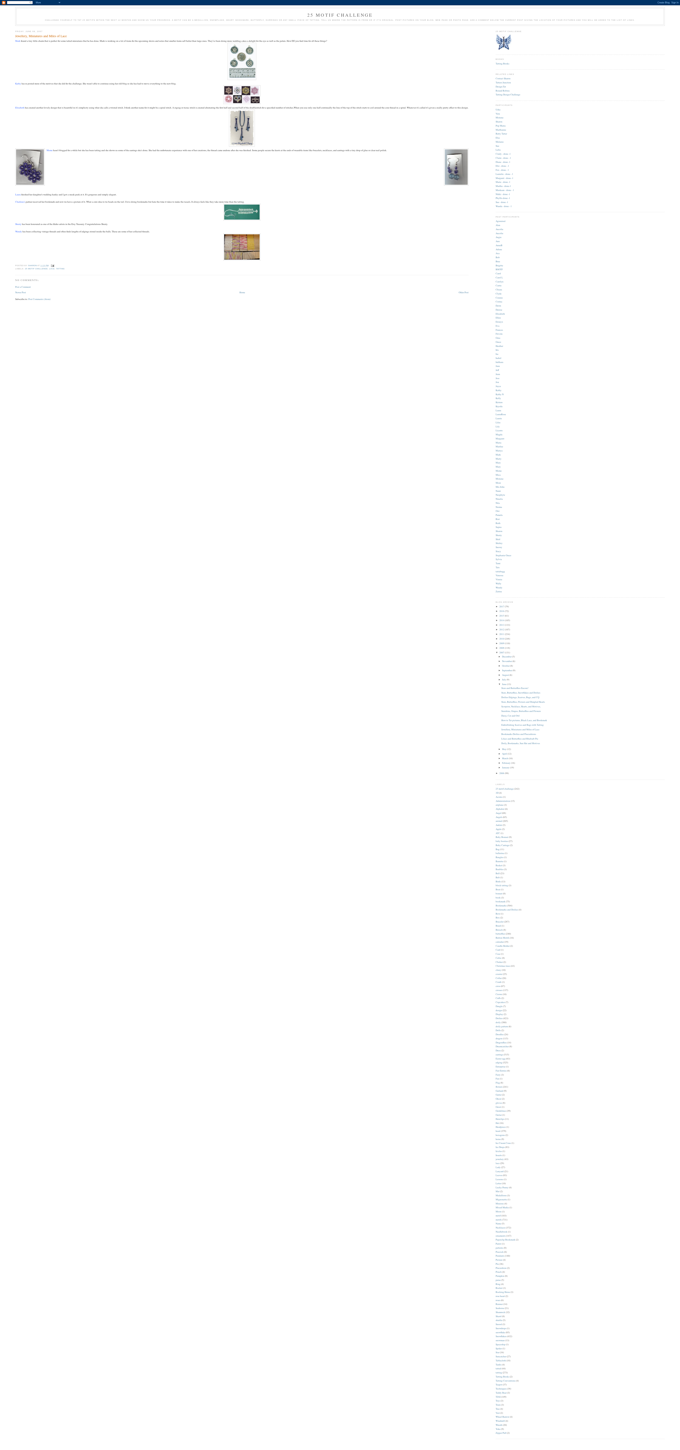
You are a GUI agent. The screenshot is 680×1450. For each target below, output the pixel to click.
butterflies (500, 933)
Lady (498, 1167)
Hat (497, 1123)
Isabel (498, 358)
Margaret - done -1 (504, 178)
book (498, 897)
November (507, 661)
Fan (497, 1078)
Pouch (499, 1271)
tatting (60, 269)
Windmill (500, 1420)
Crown (499, 994)
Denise (499, 309)
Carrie (499, 285)
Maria (498, 442)
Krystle (499, 406)
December (507, 656)
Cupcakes (500, 1002)
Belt (498, 877)
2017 (502, 606)
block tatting (502, 885)
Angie (499, 237)
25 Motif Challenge (340, 15)
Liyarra (499, 430)
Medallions (501, 1195)
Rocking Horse (503, 1292)
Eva (497, 325)
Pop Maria (501, 125)
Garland (499, 1090)
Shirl (498, 539)
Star (497, 1352)
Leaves (499, 1175)
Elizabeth (500, 313)
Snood (499, 1324)
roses (498, 1300)
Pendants (500, 1255)
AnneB (499, 245)
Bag (498, 849)
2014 (502, 620)
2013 (502, 624)
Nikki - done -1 (503, 194)
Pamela (499, 515)
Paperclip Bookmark (505, 1239)
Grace (498, 341)
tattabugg (500, 571)
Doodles (500, 1034)
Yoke (498, 1429)
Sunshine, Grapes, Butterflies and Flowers (521, 711)
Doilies (499, 1018)
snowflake (500, 1332)
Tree (498, 1408)
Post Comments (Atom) (39, 299)
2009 (502, 643)
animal (499, 821)
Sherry (499, 535)
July (504, 679)
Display (499, 1014)
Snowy (499, 547)
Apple (499, 829)
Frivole (499, 333)
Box (498, 917)
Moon (499, 1211)
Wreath (499, 1424)
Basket (499, 865)
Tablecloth (501, 1360)
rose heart (500, 1296)
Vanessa (499, 575)
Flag (498, 1082)
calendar (500, 941)
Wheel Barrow (502, 1416)
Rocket (499, 1287)
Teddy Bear (501, 1392)
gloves (499, 1102)
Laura (498, 410)
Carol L (499, 277)
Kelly (498, 398)
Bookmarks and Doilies (507, 909)
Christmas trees (503, 965)
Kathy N (500, 394)
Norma (499, 507)
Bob (498, 257)
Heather (499, 346)
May (504, 749)
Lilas (498, 422)
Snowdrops (501, 1328)
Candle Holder (503, 945)
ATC (498, 833)
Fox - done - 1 (502, 169)
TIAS (498, 1396)
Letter (498, 1183)
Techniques (501, 1388)
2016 (502, 611)
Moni (498, 482)
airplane (499, 804)
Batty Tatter (501, 133)
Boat (498, 889)
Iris (497, 349)
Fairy (498, 1074)
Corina (499, 301)
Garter (499, 1094)
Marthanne (501, 129)
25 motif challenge (36, 269)
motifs (499, 1219)
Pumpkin (500, 1275)
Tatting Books (502, 63)
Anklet (499, 825)
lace (52, 269)
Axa (498, 253)
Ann (498, 241)
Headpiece (501, 1126)
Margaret (500, 438)
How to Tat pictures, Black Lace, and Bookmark (524, 720)
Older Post (464, 292)
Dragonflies (501, 1042)
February (506, 762)
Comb (499, 982)
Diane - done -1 (503, 162)
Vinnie (499, 579)
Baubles (499, 869)
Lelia (498, 149)
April (505, 753)
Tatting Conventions (505, 1380)
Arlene (499, 249)
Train (498, 1404)
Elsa (498, 137)
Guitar (499, 1114)
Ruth (498, 523)
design (499, 1010)
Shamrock (500, 1312)
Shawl (499, 1316)
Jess (497, 378)
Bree (498, 261)
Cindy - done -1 (503, 153)
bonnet (499, 893)
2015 (502, 615)
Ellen (498, 317)
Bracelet (500, 921)
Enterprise (500, 1066)
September (507, 670)
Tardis (499, 1364)
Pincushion (501, 1268)
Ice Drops (500, 1147)
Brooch (499, 929)
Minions (500, 1203)
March (505, 758)
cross (498, 986)
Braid (498, 925)
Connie (499, 297)
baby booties (502, 841)
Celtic (499, 957)
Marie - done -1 (503, 182)
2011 (502, 634)
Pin (497, 1263)
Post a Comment (23, 286)
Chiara (499, 289)
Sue (497, 145)
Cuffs (498, 998)
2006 (502, 773)
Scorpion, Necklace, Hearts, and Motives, (521, 706)
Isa (497, 354)
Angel (499, 813)
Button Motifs (502, 937)
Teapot (499, 1384)
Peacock (500, 1251)
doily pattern (502, 1026)
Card (498, 949)
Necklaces (500, 1227)
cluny (498, 970)
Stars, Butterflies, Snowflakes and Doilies (520, 692)
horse (498, 1139)
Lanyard (500, 1171)
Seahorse (500, 1308)
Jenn (498, 374)
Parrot (498, 1243)
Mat (498, 1191)
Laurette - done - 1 (504, 174)
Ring (498, 1284)
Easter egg (501, 1058)
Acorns (499, 796)
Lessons (499, 1179)
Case (498, 953)
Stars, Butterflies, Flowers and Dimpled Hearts (523, 701)
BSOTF (499, 269)
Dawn (498, 305)
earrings (499, 1054)
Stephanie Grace (503, 555)
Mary (498, 462)
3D (497, 792)
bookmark (500, 901)
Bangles (499, 857)
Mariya (499, 450)
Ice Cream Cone (503, 1143)
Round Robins (503, 90)
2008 (502, 647)
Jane (498, 366)
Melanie (500, 141)
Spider (499, 1348)
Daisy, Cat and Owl (510, 715)
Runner (499, 1304)
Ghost (498, 1098)
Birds (498, 881)
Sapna (499, 527)
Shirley (499, 543)
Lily (498, 426)
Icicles (499, 1151)
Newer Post (20, 292)
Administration (503, 801)
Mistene (499, 117)
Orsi (498, 510)
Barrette (499, 861)
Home (242, 292)
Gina (498, 337)
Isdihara (499, 362)
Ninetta (499, 498)
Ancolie (499, 229)
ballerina (500, 853)
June (504, 684)
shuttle (499, 1320)
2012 (502, 629)
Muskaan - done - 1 (505, 190)
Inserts (499, 1155)
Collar (499, 978)
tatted (498, 1368)
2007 (502, 652)
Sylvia (499, 559)
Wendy (499, 587)
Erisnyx (499, 321)
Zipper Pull (501, 1432)
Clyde (499, 293)
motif (498, 1215)
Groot (498, 1106)
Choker (499, 962)
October (506, 665)
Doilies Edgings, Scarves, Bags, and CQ (520, 697)
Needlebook (501, 1231)
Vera (498, 113)
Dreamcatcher (502, 1046)
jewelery (500, 1159)
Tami (498, 563)
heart (498, 1131)
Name (498, 1223)
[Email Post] (52, 266)
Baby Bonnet (502, 837)
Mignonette (501, 1199)
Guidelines (501, 1110)
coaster (499, 974)
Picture (499, 1259)
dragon (499, 1038)
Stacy (498, 551)
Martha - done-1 (503, 186)
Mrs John (500, 486)
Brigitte (499, 265)
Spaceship (500, 1344)
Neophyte (500, 494)
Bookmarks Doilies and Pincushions (518, 734)
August (505, 675)
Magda (499, 434)
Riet (498, 519)
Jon (497, 382)
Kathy (499, 390)
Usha (498, 109)
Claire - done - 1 (503, 157)
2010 (502, 638)
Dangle (499, 1006)
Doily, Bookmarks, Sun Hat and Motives (520, 743)
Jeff (497, 370)
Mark (498, 454)
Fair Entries (501, 1070)
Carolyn (499, 281)
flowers (499, 1086)
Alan (498, 225)
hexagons (500, 1135)
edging (499, 1062)
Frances (499, 329)
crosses (499, 990)
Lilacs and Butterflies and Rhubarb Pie (519, 738)
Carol (498, 273)
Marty (499, 458)
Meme (499, 470)
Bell (498, 873)
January (506, 767)
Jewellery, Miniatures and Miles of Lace (520, 729)
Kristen (499, 402)
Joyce (498, 386)
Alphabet (500, 808)
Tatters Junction (503, 82)
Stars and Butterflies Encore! (514, 688)
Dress (498, 1050)
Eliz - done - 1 (502, 165)
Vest (498, 1412)
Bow (498, 913)
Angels (499, 817)
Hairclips (500, 1119)
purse (498, 1280)
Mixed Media (502, 1207)
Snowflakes (501, 1336)
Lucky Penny (502, 1187)
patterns (499, 1247)
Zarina (499, 591)
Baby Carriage (502, 845)
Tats (498, 567)
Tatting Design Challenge (508, 94)
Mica (498, 474)
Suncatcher (501, 1356)
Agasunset (501, 221)
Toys (498, 1400)
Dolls (498, 1030)
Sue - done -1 (502, 202)
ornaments (501, 1235)
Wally (498, 583)
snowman (500, 1340)
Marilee (499, 446)
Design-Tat (501, 86)
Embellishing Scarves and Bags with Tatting (522, 724)
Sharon (499, 121)
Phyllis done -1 (503, 198)
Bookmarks (501, 905)
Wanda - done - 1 (504, 206)
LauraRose (501, 414)
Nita (498, 503)
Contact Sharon (503, 78)
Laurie (499, 418)
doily (498, 1022)
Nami (498, 490)
